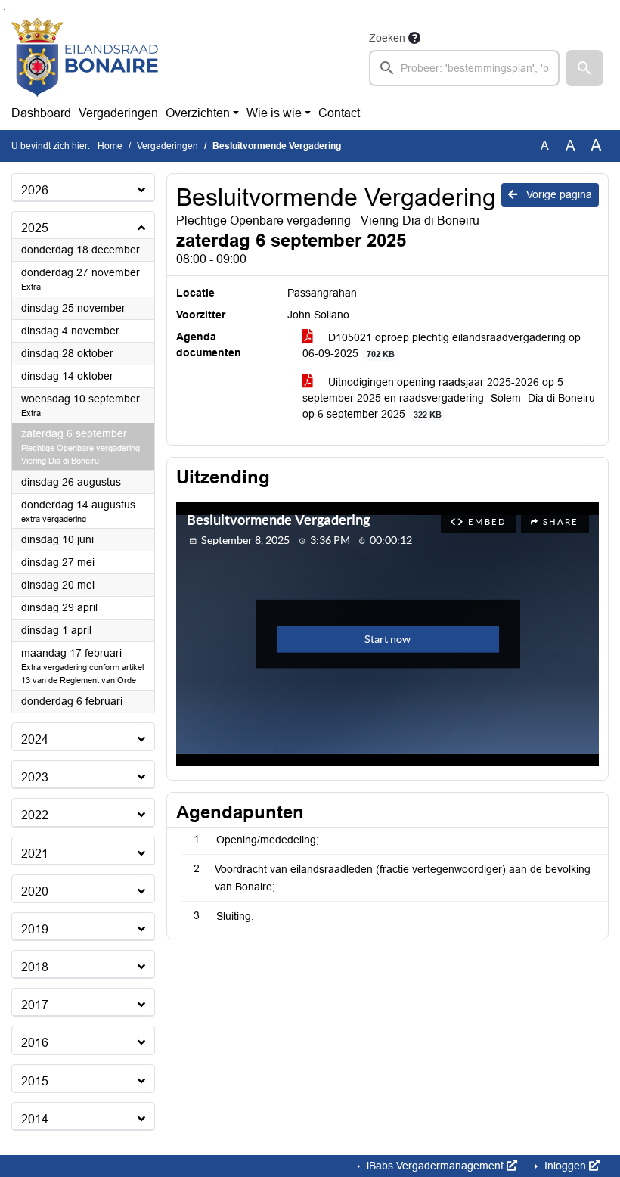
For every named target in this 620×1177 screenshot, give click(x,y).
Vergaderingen (118, 113)
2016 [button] (34, 1042)
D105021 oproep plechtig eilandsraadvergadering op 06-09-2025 (441, 345)
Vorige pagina (557, 194)
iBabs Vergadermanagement (435, 1166)
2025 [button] (34, 228)
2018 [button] (34, 967)
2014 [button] (34, 1119)
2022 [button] (34, 815)
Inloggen (565, 1166)
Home (110, 146)
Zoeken (387, 38)
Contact (339, 113)
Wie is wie (274, 113)
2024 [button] (34, 739)
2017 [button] (34, 1004)
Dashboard (41, 113)
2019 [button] (34, 929)
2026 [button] (34, 190)
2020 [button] (34, 891)
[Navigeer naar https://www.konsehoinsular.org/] (84, 57)
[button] (584, 68)
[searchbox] (464, 68)
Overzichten (198, 113)
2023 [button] (34, 777)
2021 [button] (34, 853)
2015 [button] (34, 1081)
